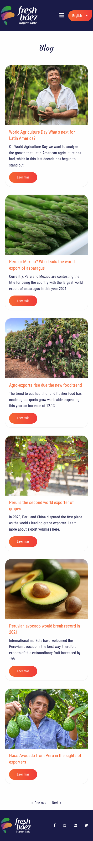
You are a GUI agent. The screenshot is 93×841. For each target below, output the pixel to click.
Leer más (23, 177)
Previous (40, 803)
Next (55, 803)
